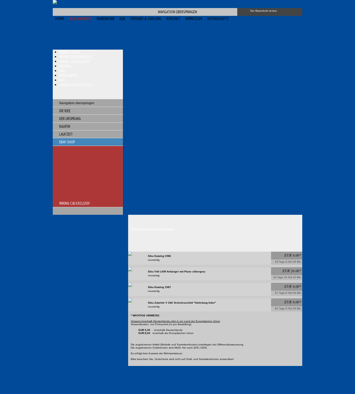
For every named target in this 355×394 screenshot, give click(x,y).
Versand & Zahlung (145, 18)
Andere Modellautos (76, 84)
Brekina (65, 66)
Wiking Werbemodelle (76, 56)
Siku (62, 70)
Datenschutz (218, 18)
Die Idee (64, 110)
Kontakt (173, 18)
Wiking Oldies (69, 52)
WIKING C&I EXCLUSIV (74, 203)
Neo (62, 80)
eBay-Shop (67, 141)
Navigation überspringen (177, 11)
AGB (122, 18)
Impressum (194, 18)
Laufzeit (66, 134)
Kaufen (64, 126)
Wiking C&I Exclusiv (74, 61)
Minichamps (68, 75)
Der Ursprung (70, 118)
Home (59, 18)
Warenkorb (105, 18)
